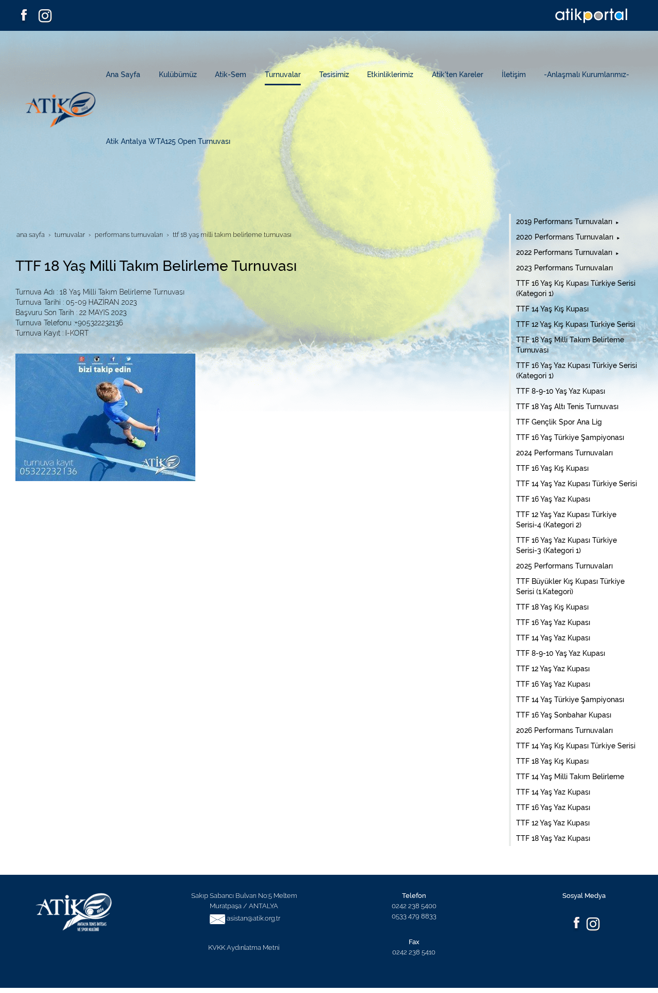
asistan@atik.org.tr (253, 918)
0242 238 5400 (414, 906)
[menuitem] (127, 74)
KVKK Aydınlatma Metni (244, 947)
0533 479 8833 (414, 916)
